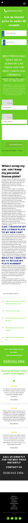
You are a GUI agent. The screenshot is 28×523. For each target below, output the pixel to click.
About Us (14, 496)
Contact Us (14, 507)
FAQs (14, 505)
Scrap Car (14, 499)
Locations (14, 501)
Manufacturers (14, 503)
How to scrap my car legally (12, 311)
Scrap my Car (14, 508)
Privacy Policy (14, 498)
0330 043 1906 (14, 10)
